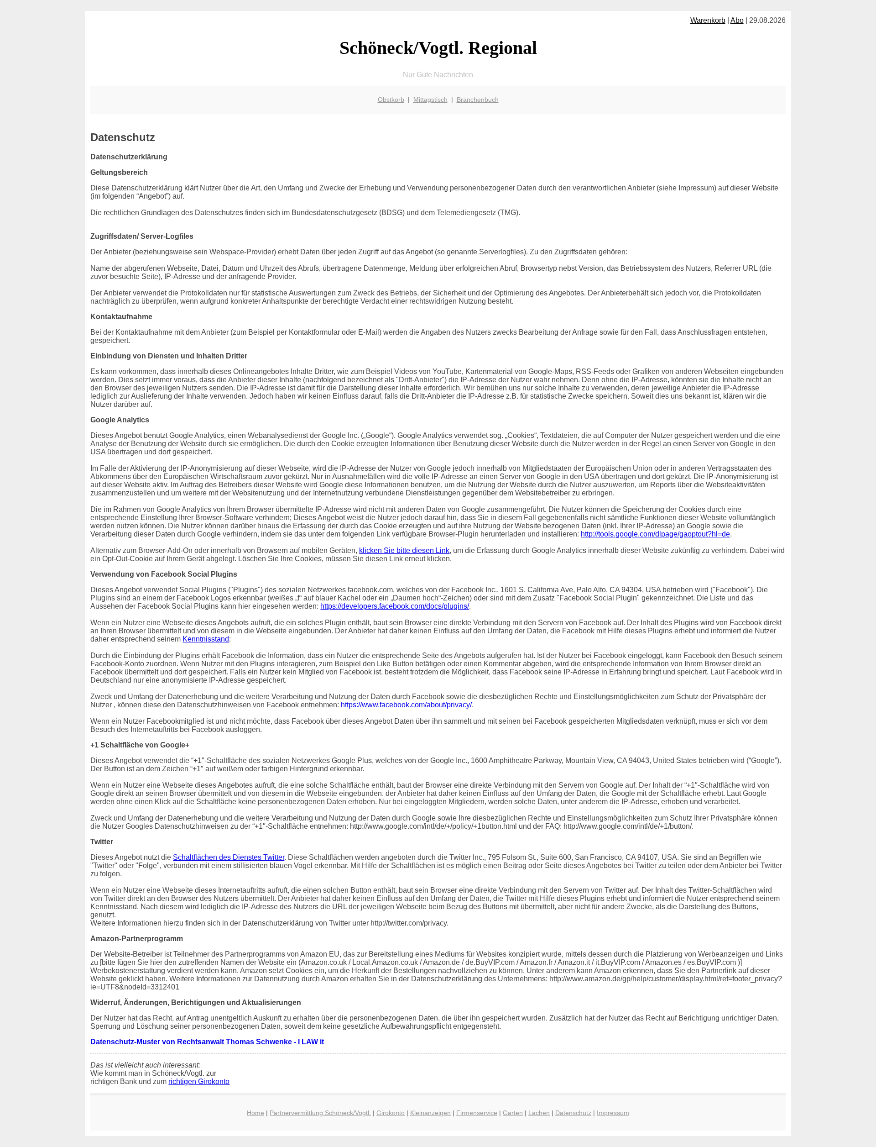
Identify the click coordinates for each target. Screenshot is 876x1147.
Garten (513, 1112)
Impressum (613, 1112)
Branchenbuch (478, 99)
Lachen (539, 1112)
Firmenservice (476, 1112)
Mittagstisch (430, 99)
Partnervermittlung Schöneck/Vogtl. (320, 1112)
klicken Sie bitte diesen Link (404, 550)
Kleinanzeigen (430, 1112)
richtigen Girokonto (198, 1081)
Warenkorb (707, 20)
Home (255, 1112)
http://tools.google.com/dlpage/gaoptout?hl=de (655, 534)
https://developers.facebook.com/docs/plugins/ (394, 606)
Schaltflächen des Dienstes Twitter (228, 857)
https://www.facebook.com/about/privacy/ (406, 705)
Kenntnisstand (205, 639)
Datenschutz (573, 1112)
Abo (737, 20)
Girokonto (390, 1112)
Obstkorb (391, 99)
